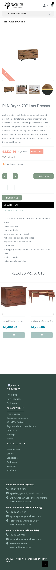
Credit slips (12, 458)
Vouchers (11, 466)
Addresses (12, 462)
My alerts (11, 470)
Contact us (12, 430)
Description (11, 205)
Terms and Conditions (17, 418)
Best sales (12, 403)
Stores (10, 438)
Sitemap (11, 434)
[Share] (5, 187)
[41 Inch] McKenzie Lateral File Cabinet (20, 321)
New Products (14, 399)
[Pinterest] (18, 187)
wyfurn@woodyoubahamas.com (25, 516)
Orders (10, 453)
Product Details (13, 210)
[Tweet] (11, 187)
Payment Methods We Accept (21, 426)
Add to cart (44, 176)
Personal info (13, 449)
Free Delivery (13, 414)
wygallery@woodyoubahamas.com (27, 493)
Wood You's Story (16, 422)
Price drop (12, 394)
